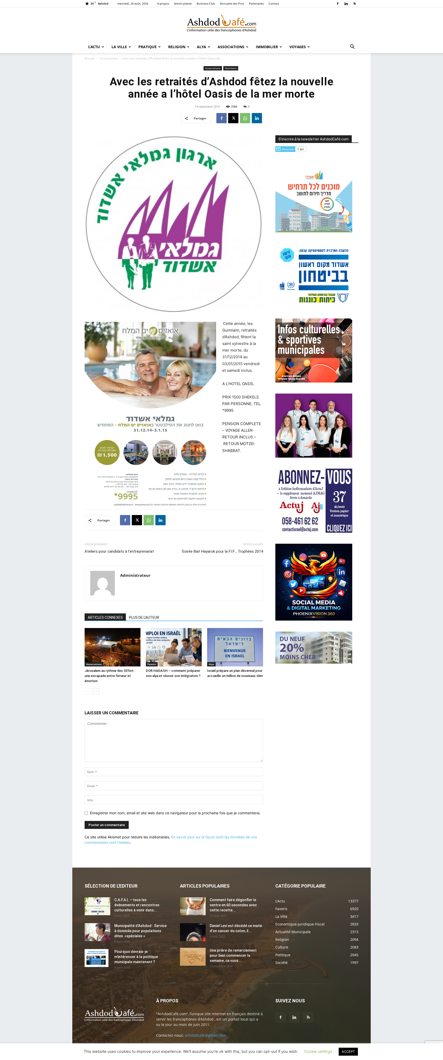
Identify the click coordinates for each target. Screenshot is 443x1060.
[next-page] (96, 691)
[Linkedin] (346, 3)
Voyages (297, 46)
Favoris (151, 664)
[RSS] (354, 3)
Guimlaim (231, 68)
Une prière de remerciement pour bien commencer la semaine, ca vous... (233, 955)
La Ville (119, 46)
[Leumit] (313, 456)
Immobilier (267, 46)
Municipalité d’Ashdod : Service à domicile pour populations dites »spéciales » (140, 931)
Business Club (206, 3)
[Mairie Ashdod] (313, 306)
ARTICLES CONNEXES (105, 617)
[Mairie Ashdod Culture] (313, 381)
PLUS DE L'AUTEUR (144, 617)
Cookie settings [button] (318, 1051)
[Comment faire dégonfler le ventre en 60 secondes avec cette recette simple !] (193, 906)
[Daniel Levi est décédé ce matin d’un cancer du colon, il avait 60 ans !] (193, 932)
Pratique (147, 46)
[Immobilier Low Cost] (313, 662)
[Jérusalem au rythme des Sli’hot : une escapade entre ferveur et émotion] (112, 647)
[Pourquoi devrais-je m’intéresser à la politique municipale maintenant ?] (96, 958)
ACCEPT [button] (348, 1051)
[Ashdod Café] (221, 24)
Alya (201, 46)
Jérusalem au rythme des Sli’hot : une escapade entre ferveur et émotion (110, 676)
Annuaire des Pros (232, 3)
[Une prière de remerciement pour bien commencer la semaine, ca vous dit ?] (193, 957)
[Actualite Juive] (313, 531)
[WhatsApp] (245, 118)
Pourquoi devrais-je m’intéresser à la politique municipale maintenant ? (136, 957)
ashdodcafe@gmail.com (205, 1035)
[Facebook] (337, 3)
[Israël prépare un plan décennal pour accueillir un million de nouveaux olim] (235, 647)
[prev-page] (88, 691)
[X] (233, 118)
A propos (163, 3)
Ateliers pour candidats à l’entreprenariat (119, 551)
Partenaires (256, 3)
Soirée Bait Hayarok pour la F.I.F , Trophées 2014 (222, 551)
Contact (274, 3)
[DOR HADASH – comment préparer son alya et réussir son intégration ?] (174, 647)
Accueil (90, 58)
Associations (231, 46)
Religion (176, 46)
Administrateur (135, 575)
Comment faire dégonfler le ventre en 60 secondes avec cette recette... (233, 905)
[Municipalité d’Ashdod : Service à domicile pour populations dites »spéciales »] (97, 932)
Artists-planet (183, 3)
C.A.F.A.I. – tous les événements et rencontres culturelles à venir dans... (136, 905)
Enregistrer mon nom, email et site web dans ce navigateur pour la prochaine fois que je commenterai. (175, 813)
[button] (352, 47)
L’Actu (94, 46)
